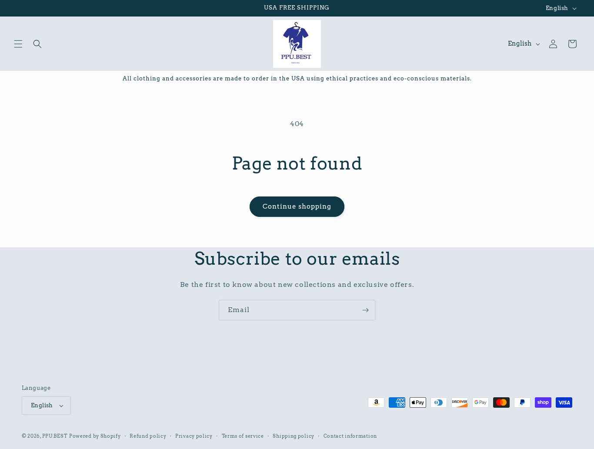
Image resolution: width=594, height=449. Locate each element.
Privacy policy (194, 436)
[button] (18, 43)
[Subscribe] (365, 310)
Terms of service (243, 436)
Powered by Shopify (95, 436)
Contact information (350, 436)
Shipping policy (293, 436)
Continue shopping (297, 206)
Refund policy (148, 436)
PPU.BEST (55, 436)
